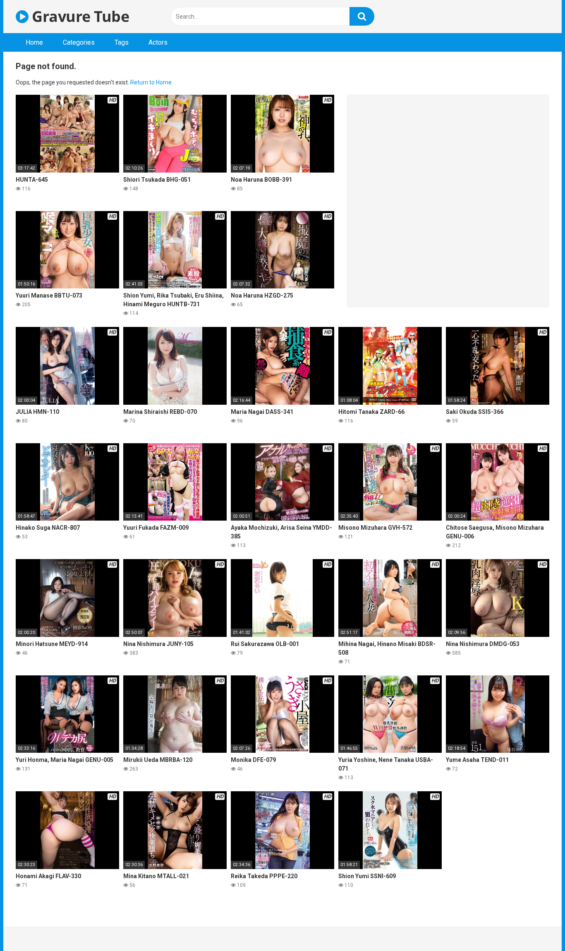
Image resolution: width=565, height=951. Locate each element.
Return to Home (151, 82)
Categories (79, 42)
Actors (158, 42)
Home (34, 42)
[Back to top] (537, 925)
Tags (122, 42)
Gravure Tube (79, 16)
